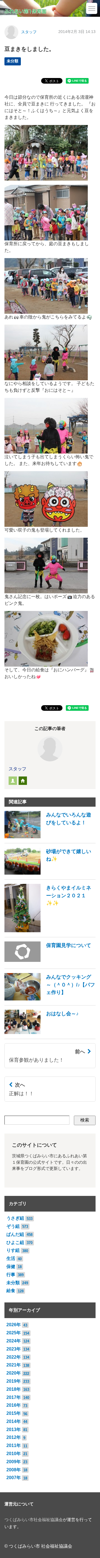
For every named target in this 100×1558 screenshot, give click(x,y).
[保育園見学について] (47, 962)
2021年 (13, 1365)
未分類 (12, 61)
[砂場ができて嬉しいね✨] (50, 873)
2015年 (13, 1413)
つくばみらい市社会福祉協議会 (33, 1519)
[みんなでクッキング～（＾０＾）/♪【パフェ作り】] (50, 999)
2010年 (13, 1453)
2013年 (13, 1429)
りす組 (13, 1250)
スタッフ (29, 32)
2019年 (13, 1381)
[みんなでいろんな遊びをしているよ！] (50, 836)
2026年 (13, 1324)
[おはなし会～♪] (41, 1032)
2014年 (13, 1421)
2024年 (13, 1341)
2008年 (13, 1469)
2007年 (13, 1477)
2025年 (13, 1332)
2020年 (13, 1373)
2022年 (13, 1357)
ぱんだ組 (15, 1234)
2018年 (13, 1389)
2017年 (13, 1397)
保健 (10, 1266)
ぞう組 (13, 1226)
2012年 (13, 1437)
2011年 (13, 1445)
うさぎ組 (15, 1218)
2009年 (13, 1461)
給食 (10, 1290)
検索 (84, 1120)
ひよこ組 (15, 1242)
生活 (10, 1258)
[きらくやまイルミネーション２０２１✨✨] (50, 930)
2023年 (13, 1349)
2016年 (13, 1405)
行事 (10, 1274)
